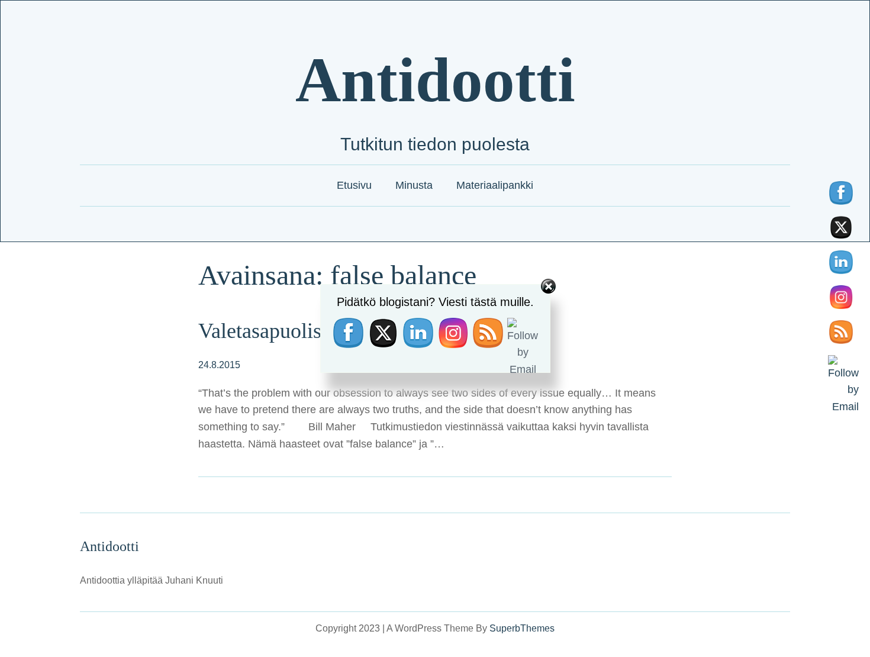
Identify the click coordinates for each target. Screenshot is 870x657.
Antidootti (435, 79)
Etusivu (354, 185)
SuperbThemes (522, 628)
